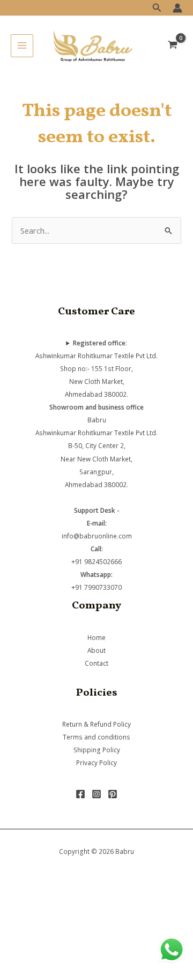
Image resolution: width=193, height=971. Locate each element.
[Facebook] (80, 794)
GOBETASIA (21, 964)
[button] (157, 8)
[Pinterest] (112, 794)
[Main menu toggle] (22, 45)
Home (96, 637)
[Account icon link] (177, 8)
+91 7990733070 (96, 587)
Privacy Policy (96, 762)
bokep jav (130, 913)
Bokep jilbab (155, 900)
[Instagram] (96, 794)
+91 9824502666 (96, 561)
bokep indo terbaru (76, 913)
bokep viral (19, 913)
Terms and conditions (96, 737)
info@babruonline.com (97, 535)
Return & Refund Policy (96, 724)
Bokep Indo (20, 900)
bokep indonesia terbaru (87, 900)
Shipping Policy (96, 749)
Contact (96, 663)
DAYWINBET (22, 951)
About (96, 650)
